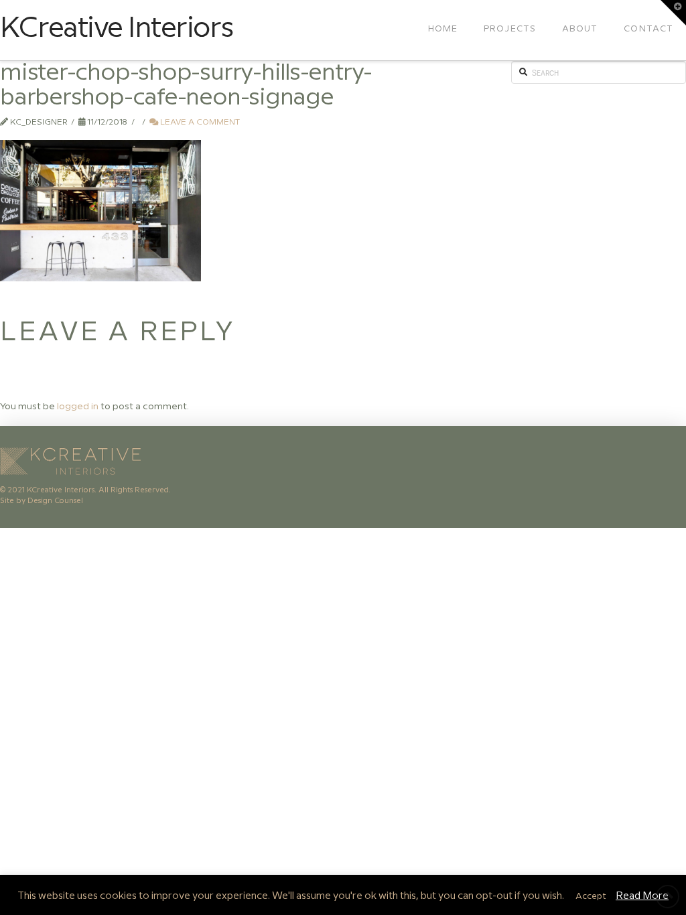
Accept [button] (590, 896)
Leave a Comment (199, 122)
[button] (673, 12)
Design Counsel (55, 500)
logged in (77, 406)
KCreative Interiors (116, 28)
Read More (642, 896)
